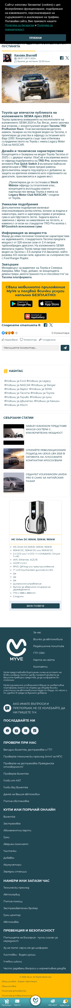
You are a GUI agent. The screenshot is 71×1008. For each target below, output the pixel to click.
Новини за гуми (42, 397)
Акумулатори (12, 864)
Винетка (9, 816)
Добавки (8, 857)
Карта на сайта (44, 659)
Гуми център (12, 915)
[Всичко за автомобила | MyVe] (35, 1000)
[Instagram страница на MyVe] (16, 733)
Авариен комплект (15, 844)
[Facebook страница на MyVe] (7, 733)
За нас (37, 632)
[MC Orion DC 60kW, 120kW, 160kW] (35, 517)
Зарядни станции (15, 871)
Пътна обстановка (16, 801)
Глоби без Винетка (15, 787)
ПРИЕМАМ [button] (35, 37)
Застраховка (12, 823)
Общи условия (9, 986)
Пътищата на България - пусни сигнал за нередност (30, 939)
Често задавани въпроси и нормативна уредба (34, 968)
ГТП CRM (38, 653)
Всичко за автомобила (48, 639)
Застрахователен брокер (20, 908)
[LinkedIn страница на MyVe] (25, 733)
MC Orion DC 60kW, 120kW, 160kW (33, 539)
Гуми (6, 837)
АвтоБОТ (52, 1005)
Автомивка (11, 922)
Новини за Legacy (39, 381)
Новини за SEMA (41, 389)
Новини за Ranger (44, 385)
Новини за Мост (17, 405)
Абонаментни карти (17, 830)
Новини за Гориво (17, 397)
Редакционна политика (48, 646)
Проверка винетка (16, 773)
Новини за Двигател (19, 401)
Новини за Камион (47, 401)
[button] (25, 29)
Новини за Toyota (43, 393)
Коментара (60, 333)
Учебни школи (12, 961)
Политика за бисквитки (19, 25)
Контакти (40, 666)
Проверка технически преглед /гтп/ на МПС (32, 756)
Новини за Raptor (17, 389)
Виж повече (35, 605)
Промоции (6, 1005)
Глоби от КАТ (12, 780)
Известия (64, 1003)
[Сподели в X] (67, 58)
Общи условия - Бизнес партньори (19, 981)
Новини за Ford (16, 381)
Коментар (30, 339)
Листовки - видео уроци (19, 954)
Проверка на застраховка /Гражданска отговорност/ (28, 765)
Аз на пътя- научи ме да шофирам (25, 947)
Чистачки (9, 851)
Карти (17, 1005)
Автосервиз (11, 894)
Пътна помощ (12, 901)
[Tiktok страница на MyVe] (35, 733)
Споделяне (49, 339)
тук (34, 712)
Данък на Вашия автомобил (21, 794)
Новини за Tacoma (18, 393)
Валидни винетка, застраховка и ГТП (27, 749)
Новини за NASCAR (18, 385)
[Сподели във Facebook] (62, 58)
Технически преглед (16, 887)
